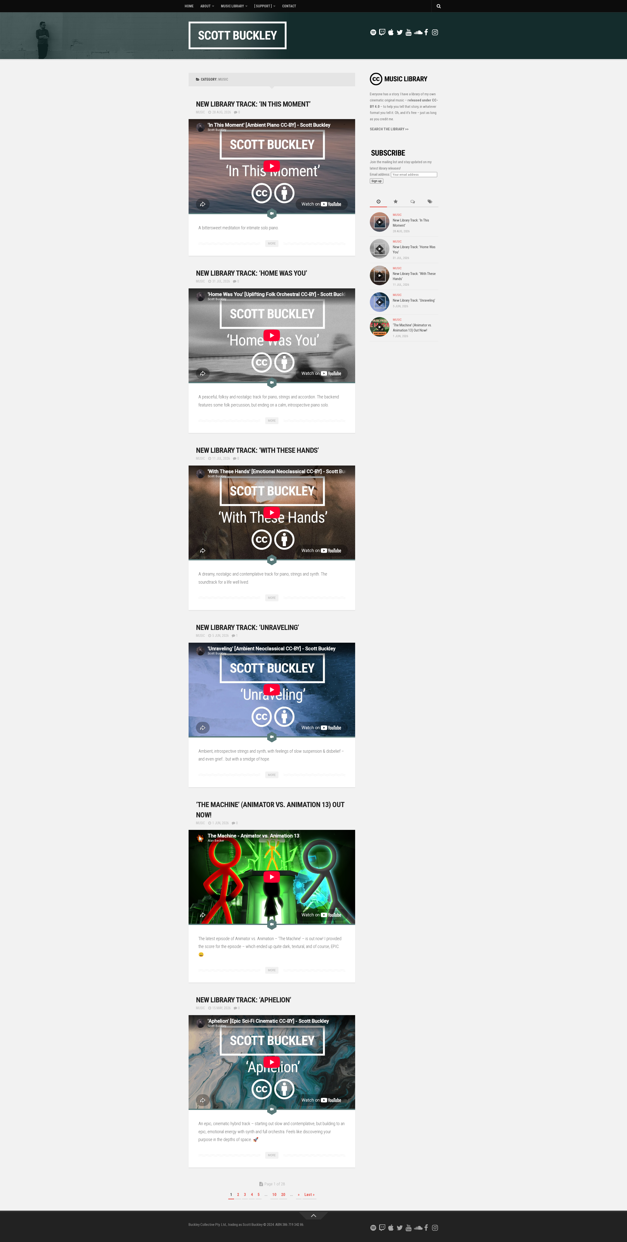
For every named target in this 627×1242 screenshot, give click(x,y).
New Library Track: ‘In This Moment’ (253, 104)
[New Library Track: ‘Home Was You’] (379, 248)
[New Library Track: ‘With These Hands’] (379, 275)
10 (274, 1194)
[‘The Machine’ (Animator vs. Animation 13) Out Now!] (379, 327)
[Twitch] (382, 32)
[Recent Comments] (412, 202)
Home (189, 6)
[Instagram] (435, 32)
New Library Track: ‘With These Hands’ (257, 450)
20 (283, 1194)
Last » (309, 1194)
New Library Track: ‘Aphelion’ (243, 1000)
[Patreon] (364, 33)
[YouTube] (408, 32)
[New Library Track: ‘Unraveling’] (379, 302)
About (205, 6)
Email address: (380, 174)
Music (200, 112)
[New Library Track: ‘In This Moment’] (379, 222)
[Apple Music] (390, 32)
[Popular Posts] (395, 202)
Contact (289, 6)
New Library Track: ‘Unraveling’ (247, 627)
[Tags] (429, 202)
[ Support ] (263, 6)
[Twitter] (399, 32)
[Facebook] (426, 32)
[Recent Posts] (378, 202)
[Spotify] (373, 32)
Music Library (232, 6)
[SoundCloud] (417, 32)
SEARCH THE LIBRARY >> (389, 129)
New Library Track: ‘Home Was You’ (251, 273)
